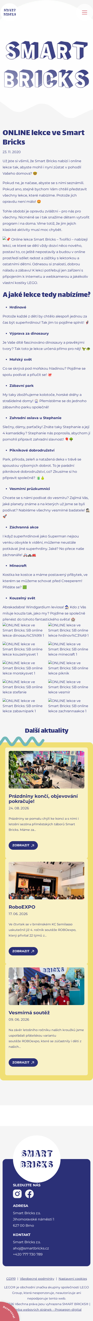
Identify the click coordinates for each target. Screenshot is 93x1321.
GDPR (11, 1279)
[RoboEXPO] (46, 880)
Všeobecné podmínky (37, 1279)
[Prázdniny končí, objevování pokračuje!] (46, 770)
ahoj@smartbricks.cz (31, 1248)
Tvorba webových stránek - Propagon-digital (46, 1310)
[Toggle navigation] (84, 12)
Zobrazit (20, 845)
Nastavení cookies (73, 1279)
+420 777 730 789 (28, 1254)
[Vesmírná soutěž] (46, 986)
